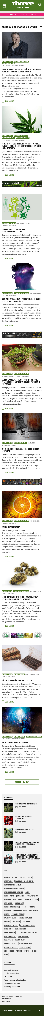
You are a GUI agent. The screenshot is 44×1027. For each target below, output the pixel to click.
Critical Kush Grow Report (26, 804)
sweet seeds (25, 947)
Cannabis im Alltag (8, 138)
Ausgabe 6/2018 (7, 674)
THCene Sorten (22, 951)
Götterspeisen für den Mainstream (17, 680)
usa (6, 954)
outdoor (26, 921)
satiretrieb (23, 936)
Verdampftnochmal (12, 987)
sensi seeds (20, 940)
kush (7, 914)
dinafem (21, 896)
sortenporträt (11, 947)
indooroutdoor (20, 910)
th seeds (35, 951)
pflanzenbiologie (28, 925)
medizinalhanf (27, 918)
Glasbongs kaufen (11, 973)
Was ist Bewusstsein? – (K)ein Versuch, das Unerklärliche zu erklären (22, 300)
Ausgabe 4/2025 (7, 61)
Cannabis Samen (11, 970)
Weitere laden (22, 781)
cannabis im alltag (13, 885)
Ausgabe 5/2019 (7, 374)
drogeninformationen (14, 899)
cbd (27, 892)
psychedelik (10, 932)
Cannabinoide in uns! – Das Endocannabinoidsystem (13, 230)
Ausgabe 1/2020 (7, 293)
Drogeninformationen (21, 61)
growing (19, 903)
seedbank (9, 940)
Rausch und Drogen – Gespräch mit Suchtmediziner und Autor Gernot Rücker (21, 70)
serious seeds (10, 943)
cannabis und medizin (14, 892)
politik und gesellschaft (15, 929)
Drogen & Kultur (19, 674)
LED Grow (8, 976)
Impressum (6, 1001)
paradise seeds (11, 925)
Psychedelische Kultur (21, 293)
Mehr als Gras (23, 7)
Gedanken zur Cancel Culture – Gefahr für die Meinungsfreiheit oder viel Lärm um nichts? (27, 857)
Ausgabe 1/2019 (7, 591)
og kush (16, 921)
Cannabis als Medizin (21, 136)
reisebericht (10, 936)
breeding (8, 881)
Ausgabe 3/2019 (7, 443)
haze (24, 907)
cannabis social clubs (14, 888)
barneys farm (26, 877)
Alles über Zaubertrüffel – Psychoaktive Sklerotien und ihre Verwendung (20, 598)
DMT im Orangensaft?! (11, 527)
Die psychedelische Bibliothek (15, 742)
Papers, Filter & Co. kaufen (15, 980)
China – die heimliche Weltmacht (23, 817)
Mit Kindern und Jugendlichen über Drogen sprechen (20, 450)
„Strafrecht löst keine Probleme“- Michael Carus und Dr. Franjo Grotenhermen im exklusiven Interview (22, 145)
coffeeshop (9, 896)
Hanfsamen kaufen (12, 983)
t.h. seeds (9, 951)
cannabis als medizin (24, 881)
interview (34, 910)
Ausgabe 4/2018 (7, 736)
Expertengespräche (8, 63)
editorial (9, 903)
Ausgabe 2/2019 (7, 521)
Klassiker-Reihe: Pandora (25, 829)
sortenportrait (26, 943)
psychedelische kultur (28, 932)
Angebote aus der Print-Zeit (12, 996)
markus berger (11, 918)
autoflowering (11, 877)
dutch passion (32, 899)
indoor (8, 910)
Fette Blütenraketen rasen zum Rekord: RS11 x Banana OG (27, 843)
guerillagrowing (12, 907)
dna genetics (33, 896)
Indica (32, 907)
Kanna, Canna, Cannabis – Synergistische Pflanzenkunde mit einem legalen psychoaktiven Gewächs (21, 382)
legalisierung (18, 914)
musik (7, 921)
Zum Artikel (9, 101)
